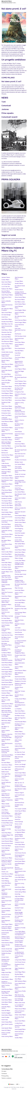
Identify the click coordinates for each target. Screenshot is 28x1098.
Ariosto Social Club (6, 949)
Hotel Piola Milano (6, 833)
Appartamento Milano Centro (19, 362)
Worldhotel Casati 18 (7, 684)
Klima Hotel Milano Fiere (6, 349)
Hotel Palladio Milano (7, 448)
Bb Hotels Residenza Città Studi (20, 571)
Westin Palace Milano (5, 361)
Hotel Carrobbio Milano (5, 806)
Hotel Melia (18, 441)
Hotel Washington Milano (19, 864)
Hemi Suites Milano (20, 734)
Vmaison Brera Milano (19, 688)
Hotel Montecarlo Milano (6, 537)
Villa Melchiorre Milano (19, 567)
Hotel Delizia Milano (20, 304)
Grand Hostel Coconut (5, 933)
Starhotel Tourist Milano (6, 905)
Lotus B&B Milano (20, 877)
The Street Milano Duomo (20, 358)
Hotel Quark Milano (20, 861)
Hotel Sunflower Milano (6, 460)
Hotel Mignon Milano (20, 369)
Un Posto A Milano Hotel (20, 646)
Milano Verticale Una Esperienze (7, 609)
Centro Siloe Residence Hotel (19, 540)
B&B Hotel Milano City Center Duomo (6, 711)
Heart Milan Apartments (18, 504)
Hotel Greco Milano (6, 765)
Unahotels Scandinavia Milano (6, 418)
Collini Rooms (5, 463)
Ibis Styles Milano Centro (6, 541)
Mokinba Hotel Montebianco (5, 960)
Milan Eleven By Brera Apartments (20, 995)
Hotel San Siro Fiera (7, 635)
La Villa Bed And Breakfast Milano (19, 953)
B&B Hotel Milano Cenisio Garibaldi (6, 442)
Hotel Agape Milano (6, 671)
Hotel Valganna (5, 848)
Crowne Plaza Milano (7, 391)
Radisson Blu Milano (6, 289)
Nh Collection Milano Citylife (7, 377)
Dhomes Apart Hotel (20, 574)
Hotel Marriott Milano (7, 839)
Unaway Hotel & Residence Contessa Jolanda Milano (20, 293)
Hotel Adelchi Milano (20, 515)
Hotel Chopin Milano (20, 773)
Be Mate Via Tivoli (20, 752)
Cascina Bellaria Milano (5, 911)
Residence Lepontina (4, 893)
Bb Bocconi (4, 453)
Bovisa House (5, 975)
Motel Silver (4, 1004)
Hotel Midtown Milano (19, 307)
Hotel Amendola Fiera (5, 723)
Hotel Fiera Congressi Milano (19, 488)
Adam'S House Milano (19, 849)
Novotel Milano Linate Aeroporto (6, 291)
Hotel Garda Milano (6, 408)
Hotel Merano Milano (20, 670)
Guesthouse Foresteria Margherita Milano (20, 651)
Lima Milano (4, 810)
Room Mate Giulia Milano (6, 969)
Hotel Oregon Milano (20, 322)
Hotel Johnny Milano (7, 1036)
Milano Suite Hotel (20, 1002)
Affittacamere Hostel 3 (19, 438)
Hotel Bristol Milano (6, 358)
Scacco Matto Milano (19, 667)
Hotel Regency (19, 528)
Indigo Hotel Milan (6, 972)
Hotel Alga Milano (6, 437)
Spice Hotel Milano (6, 312)
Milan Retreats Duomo (19, 757)
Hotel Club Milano (6, 845)
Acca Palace (4, 780)
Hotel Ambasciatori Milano (6, 493)
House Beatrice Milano (19, 546)
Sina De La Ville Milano (5, 700)
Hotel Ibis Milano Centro (5, 1007)
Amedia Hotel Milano (7, 321)
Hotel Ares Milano (6, 633)
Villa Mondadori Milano (19, 278)
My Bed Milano (19, 974)
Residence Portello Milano (20, 928)
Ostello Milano (19, 1037)
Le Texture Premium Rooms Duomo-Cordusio (20, 642)
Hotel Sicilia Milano (20, 414)
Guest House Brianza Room (21, 417)
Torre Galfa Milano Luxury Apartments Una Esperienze (20, 933)
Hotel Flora (4, 317)
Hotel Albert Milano (6, 1002)
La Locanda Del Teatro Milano (19, 1005)
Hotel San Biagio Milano (19, 372)
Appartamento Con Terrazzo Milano (20, 937)
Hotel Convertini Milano (19, 779)
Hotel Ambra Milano (6, 1015)
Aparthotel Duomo (20, 676)
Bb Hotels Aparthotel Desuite (20, 585)
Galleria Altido (18, 746)
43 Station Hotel (6, 567)
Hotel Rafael (18, 431)
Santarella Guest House (19, 456)
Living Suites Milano (20, 960)
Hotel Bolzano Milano (7, 478)
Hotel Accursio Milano (5, 613)
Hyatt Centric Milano (7, 339)
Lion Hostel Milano (20, 464)
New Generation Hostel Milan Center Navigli (20, 482)
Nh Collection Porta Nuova (20, 317)
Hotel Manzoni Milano (5, 687)
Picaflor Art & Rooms (20, 460)
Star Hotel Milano (6, 334)
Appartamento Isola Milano (20, 872)
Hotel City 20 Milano (20, 811)
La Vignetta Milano (20, 832)
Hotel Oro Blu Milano (7, 505)
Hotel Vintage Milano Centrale (20, 613)
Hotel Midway (5, 881)
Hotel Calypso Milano (20, 383)
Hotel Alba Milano (6, 883)
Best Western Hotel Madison (6, 481)
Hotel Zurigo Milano (20, 889)
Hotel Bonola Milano (7, 989)
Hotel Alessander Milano (6, 854)
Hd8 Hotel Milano (6, 514)
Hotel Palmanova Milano (6, 897)
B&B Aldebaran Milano (19, 673)
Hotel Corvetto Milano (5, 917)
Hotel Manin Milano (6, 386)
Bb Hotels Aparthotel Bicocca (20, 450)
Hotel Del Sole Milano (5, 851)
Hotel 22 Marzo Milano (5, 787)
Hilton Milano (5, 878)
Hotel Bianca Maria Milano (6, 545)
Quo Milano (4, 450)
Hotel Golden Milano (7, 512)
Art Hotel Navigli (5, 315)
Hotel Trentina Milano (5, 986)
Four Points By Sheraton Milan (19, 999)
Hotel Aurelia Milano (6, 930)
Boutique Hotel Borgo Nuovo (19, 388)
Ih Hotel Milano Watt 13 (20, 446)
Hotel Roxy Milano (6, 554)
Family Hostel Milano (20, 699)
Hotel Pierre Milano (6, 665)
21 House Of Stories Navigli (20, 617)
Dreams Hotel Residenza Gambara (20, 785)
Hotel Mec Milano (6, 565)
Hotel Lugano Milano (7, 695)
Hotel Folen (4, 1019)
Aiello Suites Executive (18, 814)
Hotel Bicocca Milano (7, 874)
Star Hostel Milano (20, 976)
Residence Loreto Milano (20, 839)
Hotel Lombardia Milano (6, 301)
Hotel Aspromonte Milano (6, 589)
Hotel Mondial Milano (20, 721)
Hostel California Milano (6, 783)
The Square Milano (6, 501)
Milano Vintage (19, 558)
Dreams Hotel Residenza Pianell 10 (20, 945)
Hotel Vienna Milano (6, 556)
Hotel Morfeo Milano (7, 395)
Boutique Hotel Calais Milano (5, 992)
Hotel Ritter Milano (6, 319)
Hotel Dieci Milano (6, 596)
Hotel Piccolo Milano (20, 630)
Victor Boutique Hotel (19, 428)
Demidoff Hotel (19, 908)
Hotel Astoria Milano (7, 816)
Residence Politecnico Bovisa (6, 982)
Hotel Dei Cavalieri (20, 533)
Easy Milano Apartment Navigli (20, 407)
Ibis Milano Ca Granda (5, 727)
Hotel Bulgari (18, 531)
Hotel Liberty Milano (20, 892)
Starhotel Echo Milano (5, 759)
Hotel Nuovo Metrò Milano (20, 988)
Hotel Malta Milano (6, 674)
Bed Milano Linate (20, 302)
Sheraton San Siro (6, 332)
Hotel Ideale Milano (6, 620)
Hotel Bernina (5, 641)
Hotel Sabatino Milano (19, 577)
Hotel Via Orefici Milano (19, 924)
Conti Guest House (20, 962)
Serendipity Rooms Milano (20, 705)
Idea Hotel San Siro (20, 453)
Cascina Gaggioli (5, 1013)
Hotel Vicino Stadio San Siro (20, 1026)
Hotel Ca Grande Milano (19, 313)
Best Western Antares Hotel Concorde (5, 751)
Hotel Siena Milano (6, 1000)
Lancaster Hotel (5, 767)
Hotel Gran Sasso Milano (19, 434)
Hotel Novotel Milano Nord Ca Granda (7, 755)
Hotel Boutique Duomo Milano (19, 941)
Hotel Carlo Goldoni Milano (20, 498)
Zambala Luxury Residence (5, 649)
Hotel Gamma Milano (7, 680)
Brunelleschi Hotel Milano (20, 286)
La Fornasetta (5, 667)
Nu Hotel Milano (5, 762)
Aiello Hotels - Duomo (18, 740)
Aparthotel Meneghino (18, 827)
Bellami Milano (19, 731)
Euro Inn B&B (5, 818)
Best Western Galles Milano (20, 789)
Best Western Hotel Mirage (20, 494)
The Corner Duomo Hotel (6, 517)
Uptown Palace (5, 277)
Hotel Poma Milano (6, 876)
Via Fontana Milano (6, 995)
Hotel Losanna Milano (5, 731)
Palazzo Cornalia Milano (6, 829)
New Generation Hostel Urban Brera (20, 555)
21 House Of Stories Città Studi (7, 521)
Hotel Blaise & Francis (5, 777)
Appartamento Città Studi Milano (20, 775)
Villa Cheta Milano (19, 711)
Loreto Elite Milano (20, 560)
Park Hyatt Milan (6, 774)
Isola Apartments (19, 875)
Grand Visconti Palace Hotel (5, 355)
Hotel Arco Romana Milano (20, 394)
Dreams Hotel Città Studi (20, 656)
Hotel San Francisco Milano (7, 593)
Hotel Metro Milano (6, 440)
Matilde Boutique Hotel (6, 954)
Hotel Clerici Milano (20, 552)
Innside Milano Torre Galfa (7, 572)
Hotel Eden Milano (20, 342)
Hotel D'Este (18, 537)
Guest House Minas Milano (20, 471)
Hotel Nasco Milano (6, 330)
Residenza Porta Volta (19, 965)
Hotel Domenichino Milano (6, 327)
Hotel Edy (17, 894)
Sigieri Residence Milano (19, 969)
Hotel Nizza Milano (20, 518)
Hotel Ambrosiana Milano (20, 663)
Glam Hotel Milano (6, 282)
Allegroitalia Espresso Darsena (20, 411)
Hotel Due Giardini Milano (6, 864)
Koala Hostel (4, 977)
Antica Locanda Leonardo (5, 1033)
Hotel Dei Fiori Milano (7, 455)
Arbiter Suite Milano (20, 1015)
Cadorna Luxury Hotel (19, 403)
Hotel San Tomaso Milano (20, 691)
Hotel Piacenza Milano (5, 548)
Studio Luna (4, 872)
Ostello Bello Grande (7, 352)
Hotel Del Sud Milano (7, 507)
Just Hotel (17, 628)
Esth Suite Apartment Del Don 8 (20, 330)
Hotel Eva (17, 819)
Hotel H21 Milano (6, 1030)
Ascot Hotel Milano (20, 1021)
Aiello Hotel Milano (20, 520)
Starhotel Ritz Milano (7, 704)
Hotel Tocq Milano (6, 415)
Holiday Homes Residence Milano (20, 581)
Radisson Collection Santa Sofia (20, 684)
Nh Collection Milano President (7, 309)
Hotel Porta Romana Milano (7, 434)
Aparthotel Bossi (19, 802)
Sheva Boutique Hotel (19, 637)
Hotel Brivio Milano (6, 706)
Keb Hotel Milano (6, 524)
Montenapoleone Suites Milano (19, 856)
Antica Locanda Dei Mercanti (20, 508)
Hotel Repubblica (6, 708)
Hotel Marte (18, 744)
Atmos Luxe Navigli (20, 764)
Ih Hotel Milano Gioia (7, 823)
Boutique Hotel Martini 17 (19, 424)
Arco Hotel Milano (20, 492)
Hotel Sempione (19, 634)
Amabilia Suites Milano (19, 805)
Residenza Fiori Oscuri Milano (19, 920)
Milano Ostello (5, 804)
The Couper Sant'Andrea (18, 467)
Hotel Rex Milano (6, 446)
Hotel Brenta (18, 632)
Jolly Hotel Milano (19, 896)
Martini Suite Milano (20, 522)
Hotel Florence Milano (5, 886)
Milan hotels (6, 1)
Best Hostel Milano (20, 830)
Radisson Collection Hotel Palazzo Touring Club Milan (6, 735)
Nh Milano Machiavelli (4, 424)
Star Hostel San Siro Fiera (20, 880)
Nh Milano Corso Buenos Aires (6, 638)
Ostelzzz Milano (5, 693)
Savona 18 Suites (6, 914)
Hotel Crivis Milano (6, 569)
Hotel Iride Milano (19, 590)
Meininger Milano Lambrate (6, 466)
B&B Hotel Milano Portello (6, 367)
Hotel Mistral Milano (6, 662)
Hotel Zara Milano (6, 388)
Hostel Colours (19, 289)
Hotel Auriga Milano (6, 503)
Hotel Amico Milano (20, 400)
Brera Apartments (20, 348)
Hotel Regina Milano (6, 496)
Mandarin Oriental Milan (19, 624)
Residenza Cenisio (6, 498)
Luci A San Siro (5, 286)
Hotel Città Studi (19, 1031)
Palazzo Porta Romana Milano (5, 937)
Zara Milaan (18, 979)
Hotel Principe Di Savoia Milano (6, 527)
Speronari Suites (6, 908)
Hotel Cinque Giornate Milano (5, 812)
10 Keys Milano (19, 281)
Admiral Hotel (5, 598)
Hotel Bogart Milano (6, 924)
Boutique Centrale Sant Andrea (20, 659)
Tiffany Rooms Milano (19, 956)
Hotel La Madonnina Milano (7, 800)
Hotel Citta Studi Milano (19, 1017)
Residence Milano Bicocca (6, 605)
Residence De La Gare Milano (19, 724)
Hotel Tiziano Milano (7, 344)
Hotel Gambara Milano (19, 1034)
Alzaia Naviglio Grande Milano (19, 913)
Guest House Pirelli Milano (6, 825)
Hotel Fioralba (5, 1017)
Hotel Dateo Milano (6, 475)
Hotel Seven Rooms (20, 853)
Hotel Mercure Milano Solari (5, 601)
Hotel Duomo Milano (7, 534)
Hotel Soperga (19, 821)
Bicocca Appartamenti (18, 868)
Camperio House (19, 842)
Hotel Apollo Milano (6, 1028)
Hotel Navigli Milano (20, 1029)
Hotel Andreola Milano (5, 487)
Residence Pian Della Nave (20, 609)
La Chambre (18, 709)
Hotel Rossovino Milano (19, 365)
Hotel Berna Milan (20, 887)
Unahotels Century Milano (6, 531)
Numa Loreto (18, 824)
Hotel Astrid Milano (20, 766)
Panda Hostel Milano (20, 679)
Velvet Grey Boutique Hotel (19, 525)
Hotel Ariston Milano (7, 427)
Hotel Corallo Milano (7, 552)
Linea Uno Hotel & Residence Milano (6, 927)
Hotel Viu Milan (5, 346)
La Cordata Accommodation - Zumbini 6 (6, 964)
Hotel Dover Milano (6, 858)
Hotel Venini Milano (6, 718)
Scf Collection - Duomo (19, 917)
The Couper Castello (20, 809)
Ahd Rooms (18, 334)
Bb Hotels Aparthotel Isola (20, 378)
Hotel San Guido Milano (5, 677)
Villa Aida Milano (19, 350)
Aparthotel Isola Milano (19, 339)
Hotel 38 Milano (5, 1010)
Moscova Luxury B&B (19, 884)
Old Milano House (19, 715)
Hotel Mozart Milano (7, 295)
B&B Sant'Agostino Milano (20, 718)
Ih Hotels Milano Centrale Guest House (19, 900)
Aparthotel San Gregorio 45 (19, 737)
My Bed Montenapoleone (19, 701)
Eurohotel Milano (6, 337)
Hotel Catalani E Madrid (19, 345)
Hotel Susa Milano (20, 444)
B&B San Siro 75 (19, 783)
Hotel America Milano (7, 942)
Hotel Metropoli (5, 797)
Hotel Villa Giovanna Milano (6, 744)
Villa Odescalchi (19, 535)
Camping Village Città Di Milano (7, 835)
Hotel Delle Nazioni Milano (6, 371)
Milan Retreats (19, 588)
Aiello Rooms (18, 502)
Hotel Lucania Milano (20, 398)
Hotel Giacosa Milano (20, 320)
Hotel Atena (18, 375)
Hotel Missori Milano (20, 550)
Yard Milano (18, 817)
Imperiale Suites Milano (19, 620)
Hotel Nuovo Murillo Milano (20, 991)
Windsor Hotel (19, 462)
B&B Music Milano (6, 720)
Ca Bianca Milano (6, 652)
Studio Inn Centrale (20, 474)
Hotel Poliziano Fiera (20, 381)
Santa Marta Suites (20, 713)
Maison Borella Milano (5, 945)
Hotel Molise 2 (5, 940)
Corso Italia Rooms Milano (20, 984)
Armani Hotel (5, 957)
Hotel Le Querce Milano (19, 420)
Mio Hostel (4, 510)
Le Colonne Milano (20, 754)
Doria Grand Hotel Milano (6, 901)
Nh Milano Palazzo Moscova (6, 655)
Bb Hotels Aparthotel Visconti (7, 868)
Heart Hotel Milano (6, 400)
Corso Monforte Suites (19, 325)
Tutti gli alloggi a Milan (7, 1069)
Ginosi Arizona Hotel (7, 843)
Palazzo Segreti (19, 792)
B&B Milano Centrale (7, 616)
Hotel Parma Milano (6, 682)
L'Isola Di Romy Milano (19, 799)
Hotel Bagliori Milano (20, 310)
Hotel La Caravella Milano (20, 904)
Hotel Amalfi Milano (20, 600)
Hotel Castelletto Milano (19, 949)
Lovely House (18, 1023)
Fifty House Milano (6, 490)
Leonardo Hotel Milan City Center (6, 576)
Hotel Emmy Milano (6, 951)
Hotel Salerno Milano (7, 979)
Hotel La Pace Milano (19, 593)
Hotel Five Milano (6, 469)
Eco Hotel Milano (6, 374)
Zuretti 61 (17, 355)
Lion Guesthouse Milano (19, 795)
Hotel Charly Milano (6, 1022)
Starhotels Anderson (7, 820)
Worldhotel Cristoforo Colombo (6, 659)
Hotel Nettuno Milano (5, 559)
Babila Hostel (5, 772)
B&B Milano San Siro (7, 324)
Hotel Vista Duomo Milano (20, 749)
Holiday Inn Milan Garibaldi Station (19, 563)
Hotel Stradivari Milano (5, 740)
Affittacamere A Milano (19, 769)
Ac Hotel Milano (5, 618)
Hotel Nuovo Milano (6, 484)
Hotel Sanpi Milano (6, 398)
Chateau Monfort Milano (19, 477)
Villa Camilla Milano (20, 544)
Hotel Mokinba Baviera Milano (19, 835)
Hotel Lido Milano (6, 380)
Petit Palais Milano (20, 844)
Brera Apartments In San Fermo (20, 761)
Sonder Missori (19, 283)
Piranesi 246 (5, 747)
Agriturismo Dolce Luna (6, 298)
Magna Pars (4, 697)
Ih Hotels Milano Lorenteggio (5, 715)
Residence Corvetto (20, 681)
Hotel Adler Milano (6, 562)
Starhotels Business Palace (7, 305)
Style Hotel (18, 910)
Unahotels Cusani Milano (6, 890)
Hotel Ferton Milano (6, 691)
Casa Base (18, 353)
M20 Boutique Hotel (20, 336)
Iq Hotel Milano (5, 457)
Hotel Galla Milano (20, 602)
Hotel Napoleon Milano (5, 921)
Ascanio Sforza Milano (19, 695)
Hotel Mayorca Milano (5, 430)
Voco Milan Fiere (6, 769)
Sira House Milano (20, 299)
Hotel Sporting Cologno (5, 629)
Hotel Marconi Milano (7, 364)
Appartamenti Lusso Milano (20, 597)
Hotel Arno (4, 997)
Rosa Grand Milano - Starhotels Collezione (7, 581)
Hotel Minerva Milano (7, 421)
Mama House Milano (20, 1009)
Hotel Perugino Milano (5, 383)
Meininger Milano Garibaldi (6, 472)
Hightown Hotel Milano (19, 728)
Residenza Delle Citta (5, 403)
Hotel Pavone (18, 486)
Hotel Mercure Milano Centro (5, 794)
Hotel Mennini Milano (7, 841)
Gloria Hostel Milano (20, 297)
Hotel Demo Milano (6, 406)
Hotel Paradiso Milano (5, 626)
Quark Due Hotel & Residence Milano (6, 861)
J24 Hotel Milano (6, 284)
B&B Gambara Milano (20, 981)
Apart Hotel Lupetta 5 (7, 1025)
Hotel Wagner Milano (7, 393)
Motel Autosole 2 (19, 859)
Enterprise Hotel (6, 413)
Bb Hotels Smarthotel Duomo (20, 605)
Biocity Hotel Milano (20, 386)
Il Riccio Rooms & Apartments (19, 1011)
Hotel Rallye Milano (20, 972)
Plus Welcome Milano (7, 341)
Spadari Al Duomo (20, 847)
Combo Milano (5, 279)
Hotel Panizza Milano (7, 623)
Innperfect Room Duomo (6, 790)
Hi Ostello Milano (6, 411)
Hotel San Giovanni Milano (20, 512)
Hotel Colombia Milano (5, 585)
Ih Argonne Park (19, 392)
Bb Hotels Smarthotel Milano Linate (6, 645)
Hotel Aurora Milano (6, 669)
